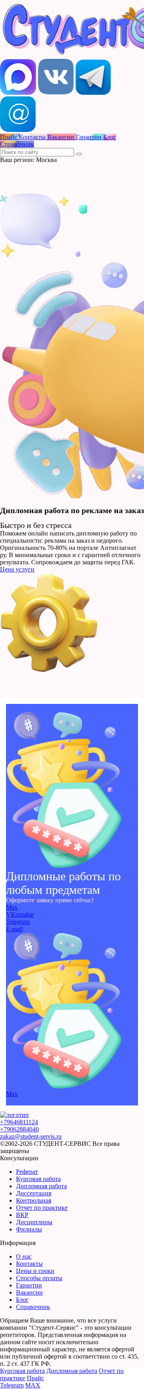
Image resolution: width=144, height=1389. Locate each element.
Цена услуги (17, 569)
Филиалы (29, 1229)
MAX (32, 1385)
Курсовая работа (38, 1178)
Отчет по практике (42, 1207)
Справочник (33, 1306)
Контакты (29, 1263)
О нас (24, 1256)
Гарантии (29, 1285)
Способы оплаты (39, 1278)
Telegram (18, 921)
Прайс (35, 1378)
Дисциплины (34, 1222)
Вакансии (29, 1292)
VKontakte (20, 914)
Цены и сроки (35, 1270)
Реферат (27, 1171)
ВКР (22, 1214)
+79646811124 (19, 1122)
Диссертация (33, 1193)
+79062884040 (19, 1129)
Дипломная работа (41, 1186)
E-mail (14, 928)
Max (12, 907)
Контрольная (33, 1200)
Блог (22, 1299)
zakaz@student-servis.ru (31, 1136)
